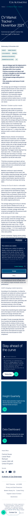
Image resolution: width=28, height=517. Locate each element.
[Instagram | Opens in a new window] (14, 472)
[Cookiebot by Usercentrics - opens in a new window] (16, 240)
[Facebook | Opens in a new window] (6, 472)
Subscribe (8, 374)
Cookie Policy (20, 490)
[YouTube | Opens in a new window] (10, 472)
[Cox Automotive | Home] (18, 2)
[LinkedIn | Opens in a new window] (3, 472)
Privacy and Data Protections (14, 487)
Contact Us (13, 512)
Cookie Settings (18, 266)
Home (3, 7)
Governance (14, 497)
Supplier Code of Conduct (14, 493)
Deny (14, 275)
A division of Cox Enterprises (12, 477)
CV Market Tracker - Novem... (15, 7)
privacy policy (13, 362)
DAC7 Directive (10, 484)
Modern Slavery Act (9, 490)
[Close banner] (25, 240)
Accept (14, 271)
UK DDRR (19, 484)
